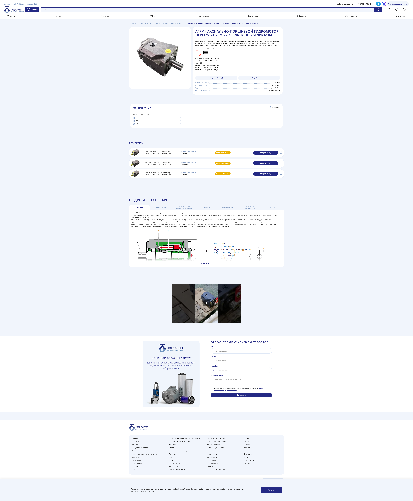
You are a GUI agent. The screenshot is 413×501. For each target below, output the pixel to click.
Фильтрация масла (213, 445)
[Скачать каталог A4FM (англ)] (198, 53)
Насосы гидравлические (215, 438)
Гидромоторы (211, 451)
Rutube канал (211, 460)
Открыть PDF (214, 78)
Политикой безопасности (145, 491)
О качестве (254, 16)
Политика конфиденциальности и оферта (184, 438)
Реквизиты (136, 445)
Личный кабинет (212, 463)
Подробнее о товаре (259, 78)
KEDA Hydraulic (137, 463)
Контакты (156, 16)
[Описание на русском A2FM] (205, 53)
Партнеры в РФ (174, 463)
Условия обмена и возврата (179, 451)
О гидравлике (352, 16)
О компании (107, 16)
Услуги (134, 469)
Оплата (303, 16)
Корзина (172, 460)
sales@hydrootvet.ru (345, 4)
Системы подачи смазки (215, 448)
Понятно (272, 490)
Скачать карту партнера (215, 469)
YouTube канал (212, 457)
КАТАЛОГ (135, 466)
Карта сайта (173, 466)
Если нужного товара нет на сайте (144, 454)
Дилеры (402, 16)
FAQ (170, 457)
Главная (13, 16)
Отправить (241, 395)
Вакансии (210, 466)
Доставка (205, 16)
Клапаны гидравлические (216, 441)
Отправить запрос (138, 451)
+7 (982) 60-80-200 (365, 4)
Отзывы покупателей (177, 469)
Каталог (34, 10)
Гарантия (172, 454)
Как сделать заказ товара (141, 448)
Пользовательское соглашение (180, 441)
